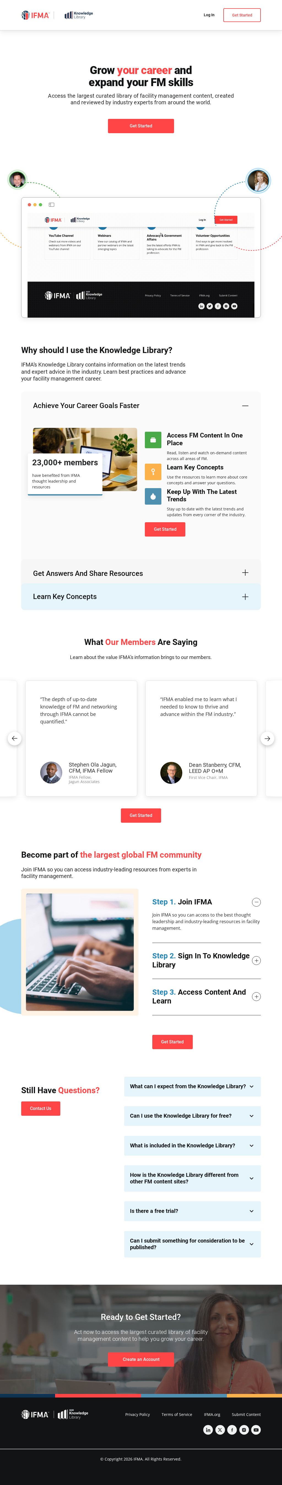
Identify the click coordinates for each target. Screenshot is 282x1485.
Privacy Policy (137, 1414)
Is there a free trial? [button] (154, 1211)
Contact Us (40, 1108)
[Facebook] (232, 1430)
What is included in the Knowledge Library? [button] (182, 1145)
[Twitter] (220, 1430)
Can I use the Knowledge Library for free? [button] (181, 1116)
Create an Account (141, 1359)
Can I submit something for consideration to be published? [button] (187, 1244)
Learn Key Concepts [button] (65, 596)
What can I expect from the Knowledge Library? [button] (188, 1086)
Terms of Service (177, 1414)
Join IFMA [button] (182, 902)
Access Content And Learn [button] (199, 997)
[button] (14, 738)
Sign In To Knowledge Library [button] (201, 960)
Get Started (242, 15)
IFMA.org (212, 1414)
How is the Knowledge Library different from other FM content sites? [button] (184, 1178)
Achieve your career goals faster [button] (86, 405)
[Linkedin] (208, 1430)
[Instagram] (244, 1430)
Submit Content (246, 1414)
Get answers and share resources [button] (88, 573)
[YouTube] (256, 1430)
